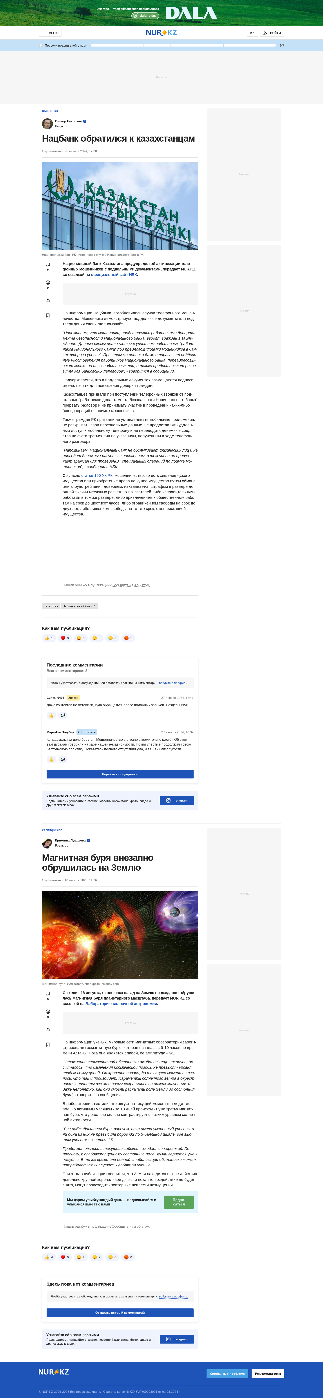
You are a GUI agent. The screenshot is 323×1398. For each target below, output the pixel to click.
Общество (50, 111)
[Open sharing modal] (48, 300)
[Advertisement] (161, 77)
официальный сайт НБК (114, 274)
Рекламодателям (268, 1373)
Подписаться (179, 1202)
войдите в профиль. (173, 683)
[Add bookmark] (48, 315)
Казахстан (51, 606)
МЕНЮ (53, 33)
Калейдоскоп (52, 830)
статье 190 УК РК (97, 475)
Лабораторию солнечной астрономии (121, 1004)
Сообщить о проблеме (227, 1373)
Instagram (180, 800)
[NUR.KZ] (161, 32)
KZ (252, 33)
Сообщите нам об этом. (131, 585)
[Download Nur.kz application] (161, 13)
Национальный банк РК (79, 606)
